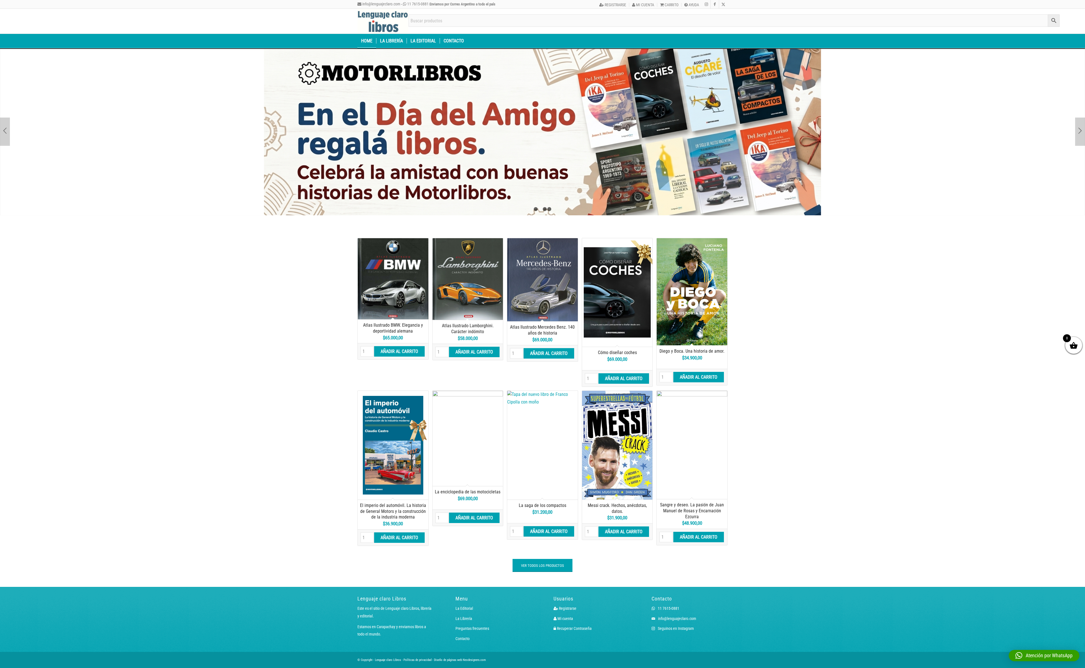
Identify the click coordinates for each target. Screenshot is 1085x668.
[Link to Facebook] (715, 4)
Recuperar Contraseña (574, 601)
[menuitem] (612, 5)
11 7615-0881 (417, 4)
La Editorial (464, 581)
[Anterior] (5, 118)
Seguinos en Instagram (675, 601)
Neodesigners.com (474, 632)
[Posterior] (1080, 118)
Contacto (462, 611)
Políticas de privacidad (417, 632)
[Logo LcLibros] (382, 21)
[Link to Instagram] (706, 4)
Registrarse (615, 5)
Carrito (671, 5)
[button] (1044, 655)
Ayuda (693, 5)
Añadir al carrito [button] (399, 324)
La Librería (463, 591)
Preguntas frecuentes (472, 601)
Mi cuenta (644, 5)
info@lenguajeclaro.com (380, 4)
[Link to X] (723, 4)
